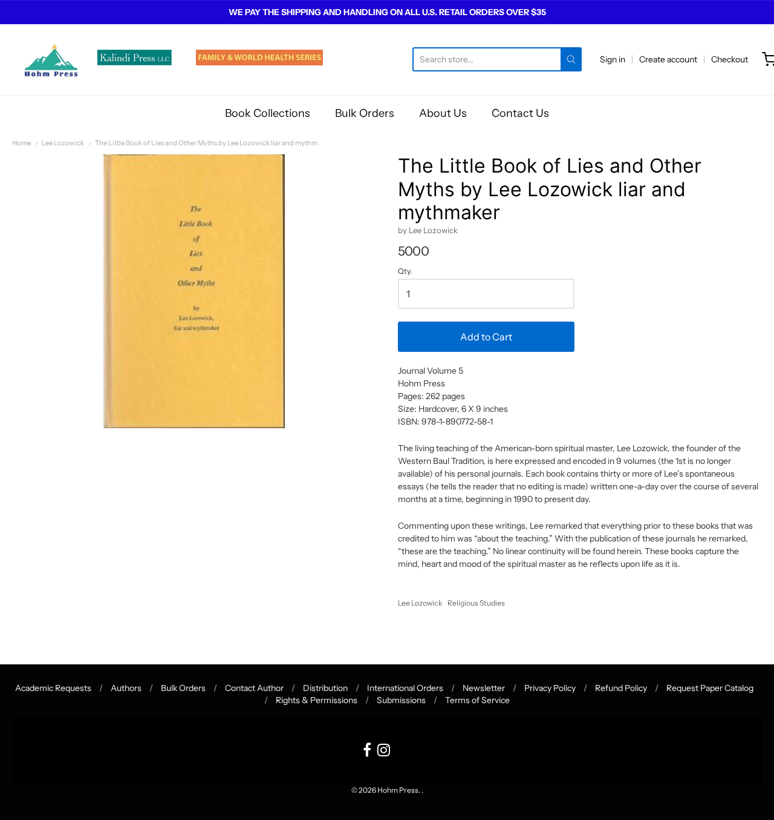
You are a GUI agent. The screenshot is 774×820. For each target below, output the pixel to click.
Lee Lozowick (63, 143)
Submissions (401, 700)
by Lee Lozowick (428, 230)
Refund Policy (621, 688)
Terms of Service (477, 700)
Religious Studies (476, 602)
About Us (443, 113)
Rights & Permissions (316, 700)
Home (21, 143)
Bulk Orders (364, 113)
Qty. (405, 271)
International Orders (405, 688)
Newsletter (484, 688)
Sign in (612, 59)
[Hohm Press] (51, 59)
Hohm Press (397, 790)
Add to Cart (486, 337)
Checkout (729, 59)
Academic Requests (53, 688)
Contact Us (520, 113)
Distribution (325, 688)
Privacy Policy (550, 688)
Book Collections (267, 113)
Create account (668, 59)
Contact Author (254, 688)
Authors (126, 688)
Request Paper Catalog (709, 688)
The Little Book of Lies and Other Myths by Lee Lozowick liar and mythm (206, 143)
